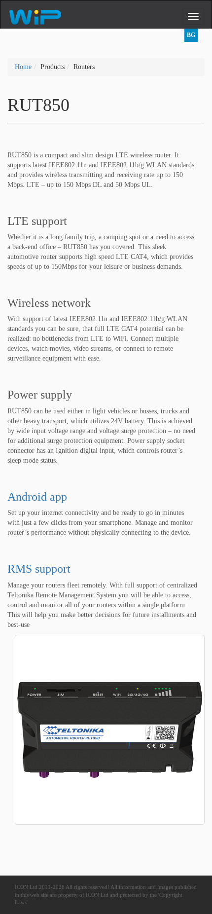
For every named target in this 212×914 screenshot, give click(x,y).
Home (23, 67)
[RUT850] (110, 728)
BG (191, 35)
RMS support (39, 568)
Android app (37, 496)
